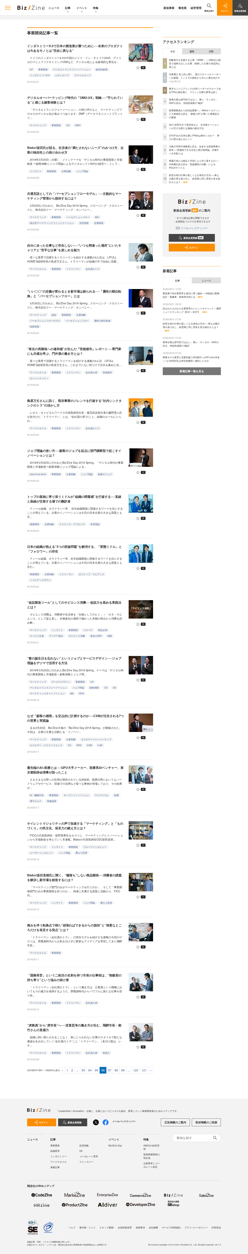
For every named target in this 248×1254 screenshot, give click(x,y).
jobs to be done (38, 474)
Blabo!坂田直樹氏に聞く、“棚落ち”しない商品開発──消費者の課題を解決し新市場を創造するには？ (74, 877)
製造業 (182, 8)
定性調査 (84, 222)
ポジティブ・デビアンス (91, 574)
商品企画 (102, 630)
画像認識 (51, 801)
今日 (172, 51)
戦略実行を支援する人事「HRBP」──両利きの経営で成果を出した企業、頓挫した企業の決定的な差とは (195, 63)
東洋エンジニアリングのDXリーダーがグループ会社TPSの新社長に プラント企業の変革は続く (195, 90)
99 (123, 1070)
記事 (68, 8)
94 (90, 1070)
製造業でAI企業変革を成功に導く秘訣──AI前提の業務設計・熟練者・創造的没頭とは (191, 295)
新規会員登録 (193, 238)
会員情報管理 (125, 1227)
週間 (191, 51)
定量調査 (98, 222)
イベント (81, 8)
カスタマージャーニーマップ (96, 739)
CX (106, 687)
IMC (97, 217)
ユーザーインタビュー (41, 852)
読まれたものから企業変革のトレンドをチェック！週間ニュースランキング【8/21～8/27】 (192, 310)
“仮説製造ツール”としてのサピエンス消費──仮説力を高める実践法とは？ (74, 604)
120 (135, 1070)
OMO (77, 125)
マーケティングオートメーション (47, 693)
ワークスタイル (38, 268)
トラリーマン (73, 268)
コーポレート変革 (88, 1156)
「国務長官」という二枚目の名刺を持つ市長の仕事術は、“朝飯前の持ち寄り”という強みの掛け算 (74, 977)
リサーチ (88, 630)
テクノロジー (86, 1161)
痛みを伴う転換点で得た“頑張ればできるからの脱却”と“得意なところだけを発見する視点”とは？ (74, 927)
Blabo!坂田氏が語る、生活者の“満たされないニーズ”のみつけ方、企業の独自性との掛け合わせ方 (75, 149)
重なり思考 (81, 852)
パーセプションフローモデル (45, 320)
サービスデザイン (61, 681)
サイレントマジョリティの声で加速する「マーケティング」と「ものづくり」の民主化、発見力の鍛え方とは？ (75, 825)
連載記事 (55, 1167)
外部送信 (216, 1227)
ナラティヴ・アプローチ (72, 524)
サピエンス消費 (77, 635)
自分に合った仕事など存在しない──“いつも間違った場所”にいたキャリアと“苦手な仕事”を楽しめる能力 (74, 247)
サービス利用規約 (171, 1227)
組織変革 (55, 1150)
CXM (89, 745)
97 (109, 1070)
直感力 (106, 1052)
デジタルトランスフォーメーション (71, 69)
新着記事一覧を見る (192, 371)
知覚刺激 (34, 326)
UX (68, 125)
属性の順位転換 (102, 320)
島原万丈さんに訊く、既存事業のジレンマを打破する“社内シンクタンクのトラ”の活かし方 (74, 402)
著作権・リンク (87, 1227)
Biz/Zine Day (115, 1145)
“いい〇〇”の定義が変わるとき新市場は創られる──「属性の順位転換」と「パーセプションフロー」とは (74, 293)
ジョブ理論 (82, 171)
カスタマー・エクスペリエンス (46, 745)
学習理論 (95, 524)
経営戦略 (84, 1145)
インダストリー (58, 1156)
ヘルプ (71, 1227)
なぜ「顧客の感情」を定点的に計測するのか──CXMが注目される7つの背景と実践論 (75, 718)
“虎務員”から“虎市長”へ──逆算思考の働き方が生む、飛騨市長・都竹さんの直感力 (74, 1027)
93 (83, 1070)
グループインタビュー (95, 846)
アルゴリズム (102, 795)
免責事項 (140, 1227)
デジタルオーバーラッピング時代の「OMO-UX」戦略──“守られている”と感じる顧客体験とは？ (75, 99)
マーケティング (38, 125)
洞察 (109, 635)
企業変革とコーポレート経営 (151, 1165)
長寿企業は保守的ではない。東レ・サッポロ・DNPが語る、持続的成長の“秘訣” (193, 101)
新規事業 (169, 8)
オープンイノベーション (76, 795)
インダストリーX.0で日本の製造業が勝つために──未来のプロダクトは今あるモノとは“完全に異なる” (75, 48)
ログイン (193, 247)
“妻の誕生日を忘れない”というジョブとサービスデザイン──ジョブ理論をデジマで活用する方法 (74, 660)
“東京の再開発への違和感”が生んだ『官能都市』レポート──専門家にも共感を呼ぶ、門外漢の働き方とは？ (74, 351)
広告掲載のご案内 (175, 1122)
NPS (81, 693)
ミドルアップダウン (40, 580)
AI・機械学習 (37, 795)
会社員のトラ (93, 268)
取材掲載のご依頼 (206, 1122)
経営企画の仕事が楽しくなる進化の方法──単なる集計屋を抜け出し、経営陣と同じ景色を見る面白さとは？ (194, 178)
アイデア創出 (56, 635)
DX (114, 687)
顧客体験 (94, 687)
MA (72, 693)
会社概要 (153, 1227)
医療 (116, 795)
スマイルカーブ (82, 75)
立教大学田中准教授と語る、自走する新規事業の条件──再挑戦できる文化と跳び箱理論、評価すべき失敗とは (194, 150)
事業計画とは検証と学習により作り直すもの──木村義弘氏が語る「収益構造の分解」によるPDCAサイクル (194, 164)
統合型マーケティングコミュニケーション (52, 222)
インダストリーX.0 (40, 75)
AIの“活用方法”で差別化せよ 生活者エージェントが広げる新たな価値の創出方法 (194, 126)
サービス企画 (37, 635)
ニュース (53, 8)
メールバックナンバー (194, 228)
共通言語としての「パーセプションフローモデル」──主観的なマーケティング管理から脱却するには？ (74, 195)
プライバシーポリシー (196, 1227)
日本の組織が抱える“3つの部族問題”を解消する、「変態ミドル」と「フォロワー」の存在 (74, 548)
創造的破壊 (101, 69)
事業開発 (43, 69)
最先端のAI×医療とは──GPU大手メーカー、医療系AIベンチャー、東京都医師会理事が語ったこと (75, 769)
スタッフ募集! (106, 1227)
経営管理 (196, 8)
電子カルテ (35, 801)
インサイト (35, 171)
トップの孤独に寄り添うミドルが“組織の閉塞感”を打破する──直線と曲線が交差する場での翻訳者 (74, 498)
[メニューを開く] (8, 8)
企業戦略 (66, 171)
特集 (95, 8)
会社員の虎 (91, 372)
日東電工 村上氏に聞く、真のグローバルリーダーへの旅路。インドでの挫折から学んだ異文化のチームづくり (195, 77)
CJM (99, 745)
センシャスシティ (39, 378)
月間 (211, 51)
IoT (31, 69)
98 (116, 1070)
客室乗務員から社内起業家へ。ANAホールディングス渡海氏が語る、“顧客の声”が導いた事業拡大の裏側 (194, 114)
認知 (54, 314)
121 (144, 1070)
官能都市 (107, 372)
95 (96, 1070)
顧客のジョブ (105, 474)
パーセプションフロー (78, 217)
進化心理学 (96, 635)
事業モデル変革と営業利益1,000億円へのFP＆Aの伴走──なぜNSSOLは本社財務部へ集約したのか (191, 359)
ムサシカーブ (62, 75)
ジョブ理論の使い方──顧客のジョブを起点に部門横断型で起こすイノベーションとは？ (74, 452)
